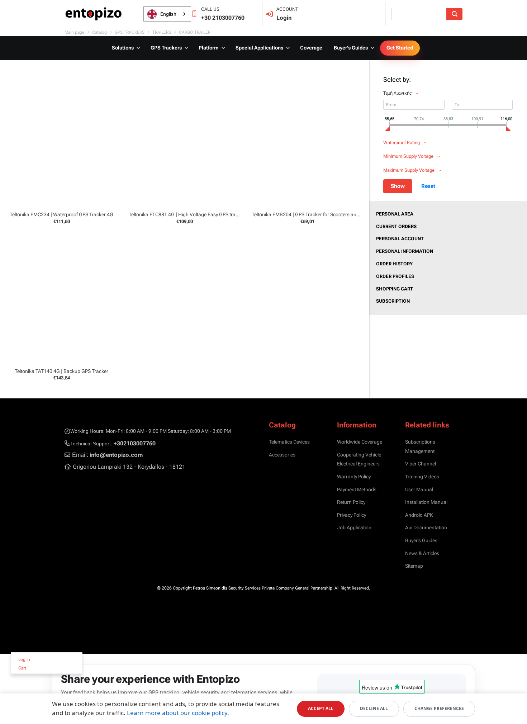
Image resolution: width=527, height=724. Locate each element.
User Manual (419, 489)
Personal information (404, 251)
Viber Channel (420, 464)
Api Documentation (426, 527)
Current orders (396, 226)
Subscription (393, 301)
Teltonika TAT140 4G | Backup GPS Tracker (61, 371)
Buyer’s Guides (421, 540)
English (168, 14)
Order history (394, 263)
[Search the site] (454, 14)
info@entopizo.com (116, 454)
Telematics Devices (289, 442)
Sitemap (414, 566)
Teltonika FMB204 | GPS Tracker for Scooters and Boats (312, 214)
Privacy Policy (351, 515)
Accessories (282, 455)
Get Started (399, 48)
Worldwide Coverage (359, 442)
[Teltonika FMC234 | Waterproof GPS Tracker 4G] (61, 141)
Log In (24, 659)
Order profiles (395, 276)
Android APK (419, 515)
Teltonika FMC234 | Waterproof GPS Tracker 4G (61, 214)
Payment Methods (356, 489)
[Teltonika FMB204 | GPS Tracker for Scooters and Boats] (307, 141)
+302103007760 (135, 443)
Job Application (354, 527)
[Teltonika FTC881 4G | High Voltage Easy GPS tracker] (184, 141)
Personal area (394, 214)
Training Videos (422, 476)
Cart (22, 668)
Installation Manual (426, 502)
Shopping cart (394, 289)
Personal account (400, 238)
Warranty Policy (354, 476)
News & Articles (422, 553)
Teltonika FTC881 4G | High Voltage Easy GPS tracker (187, 214)
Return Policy (351, 502)
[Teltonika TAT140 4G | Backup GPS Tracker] (61, 298)
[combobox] (167, 14)
